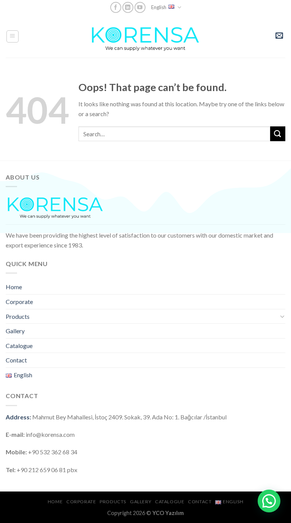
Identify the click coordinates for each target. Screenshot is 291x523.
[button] (269, 501)
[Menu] (12, 36)
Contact (16, 360)
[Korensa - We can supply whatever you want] (145, 36)
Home (14, 286)
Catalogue (19, 345)
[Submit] (277, 133)
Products (18, 316)
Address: (18, 417)
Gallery (15, 330)
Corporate (19, 301)
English (158, 7)
